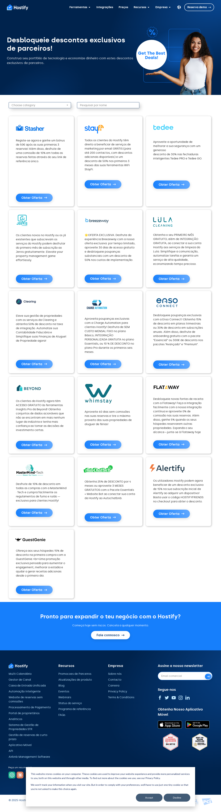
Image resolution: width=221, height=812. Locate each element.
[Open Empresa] (169, 7)
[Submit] (208, 676)
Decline (177, 797)
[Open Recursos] (148, 7)
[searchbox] (42, 105)
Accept (149, 797)
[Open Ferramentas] (89, 7)
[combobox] (40, 105)
